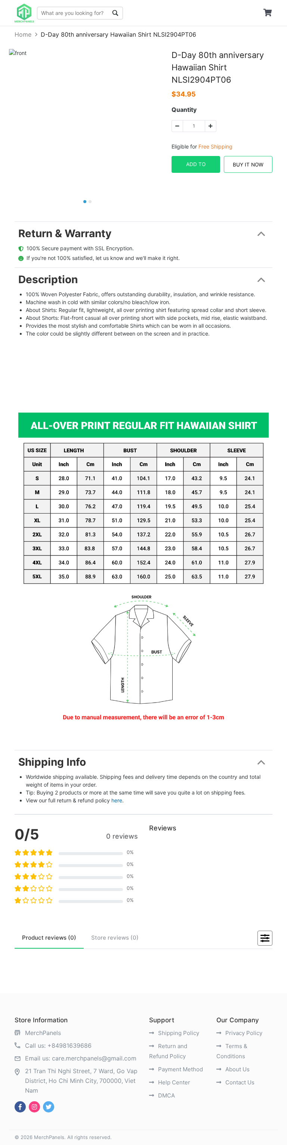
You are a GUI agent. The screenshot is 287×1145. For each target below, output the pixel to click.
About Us (237, 1069)
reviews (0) (49, 937)
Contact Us (239, 1082)
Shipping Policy (178, 1033)
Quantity (184, 109)
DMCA (166, 1095)
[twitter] (48, 1106)
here (116, 800)
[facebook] (20, 1106)
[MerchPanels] (24, 13)
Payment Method (180, 1069)
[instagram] (34, 1106)
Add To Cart (196, 167)
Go (115, 13)
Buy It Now (248, 165)
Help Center (173, 1082)
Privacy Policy (243, 1033)
